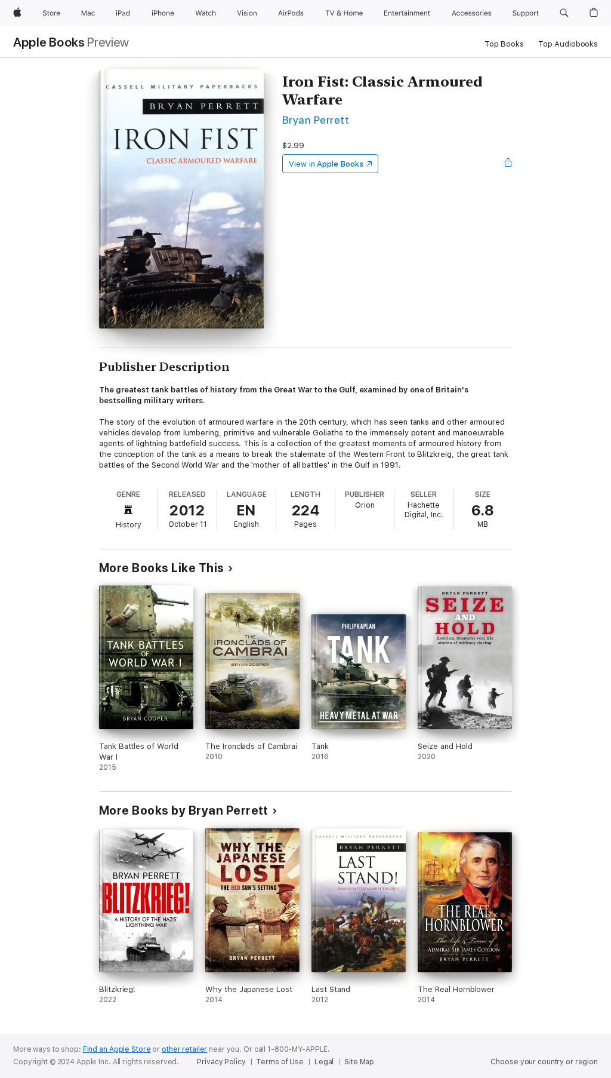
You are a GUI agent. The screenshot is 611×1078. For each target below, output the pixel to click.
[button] (564, 13)
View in (326, 163)
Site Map (359, 1062)
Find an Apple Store (117, 1049)
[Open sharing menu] (508, 164)
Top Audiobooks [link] (568, 43)
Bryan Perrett (315, 119)
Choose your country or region (544, 1062)
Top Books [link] (504, 43)
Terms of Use (280, 1062)
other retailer (184, 1049)
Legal (324, 1062)
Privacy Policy (221, 1062)
